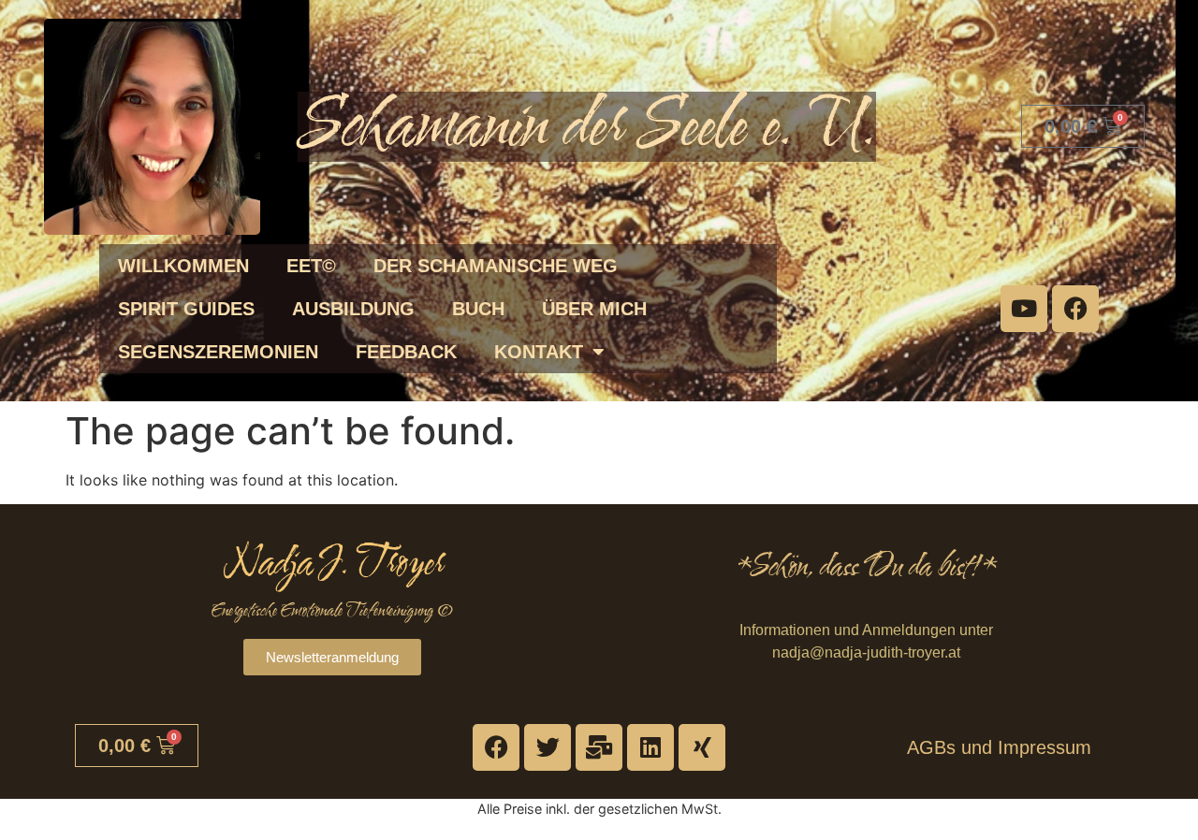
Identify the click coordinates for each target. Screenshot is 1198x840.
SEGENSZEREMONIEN (218, 351)
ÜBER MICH (594, 308)
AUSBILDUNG (353, 308)
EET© (311, 265)
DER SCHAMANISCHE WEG (495, 265)
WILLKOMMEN (183, 265)
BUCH (478, 308)
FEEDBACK (406, 351)
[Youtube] (1024, 308)
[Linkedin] (650, 747)
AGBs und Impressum (999, 747)
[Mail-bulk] (599, 747)
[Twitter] (547, 747)
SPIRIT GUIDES (186, 308)
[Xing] (702, 747)
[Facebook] (1075, 308)
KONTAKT (538, 351)
